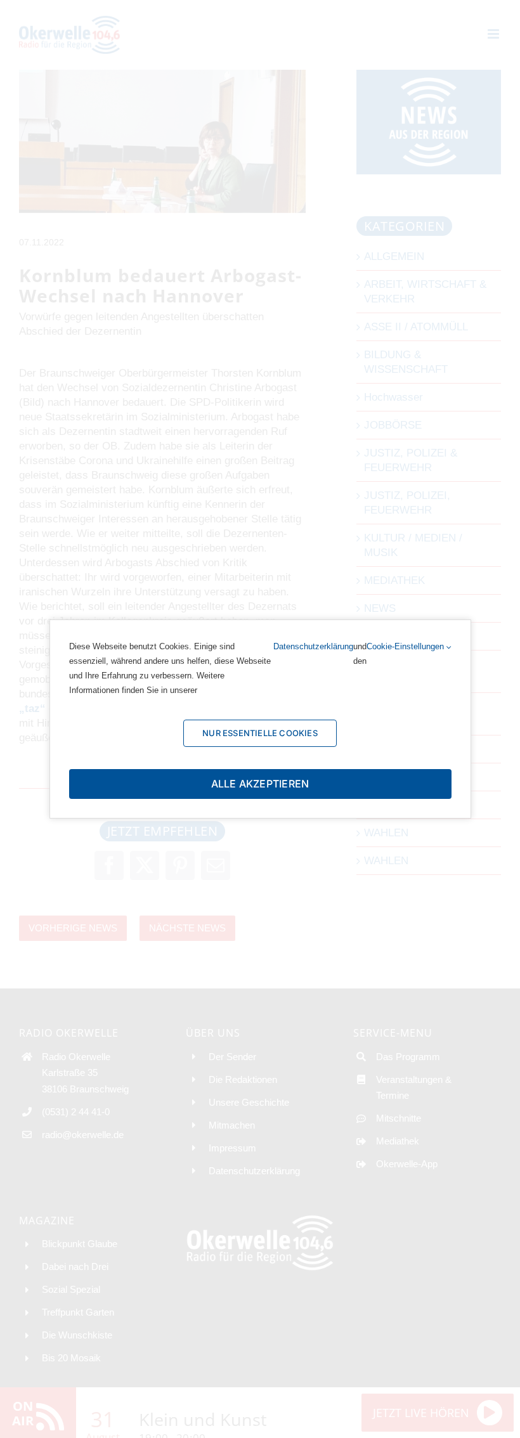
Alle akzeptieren (260, 783)
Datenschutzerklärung (313, 646)
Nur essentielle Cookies (260, 733)
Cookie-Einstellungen (406, 646)
